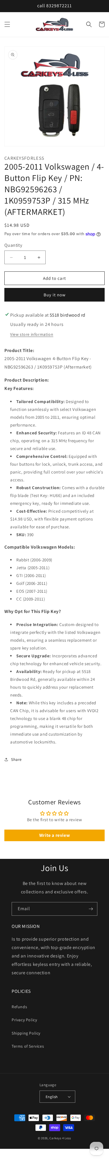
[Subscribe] (90, 909)
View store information (31, 334)
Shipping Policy (26, 1033)
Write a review (54, 835)
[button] (7, 24)
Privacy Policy (24, 1019)
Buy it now (55, 294)
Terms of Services (28, 1046)
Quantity (13, 245)
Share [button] (16, 759)
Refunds (19, 1006)
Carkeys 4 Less (60, 1138)
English (52, 1096)
